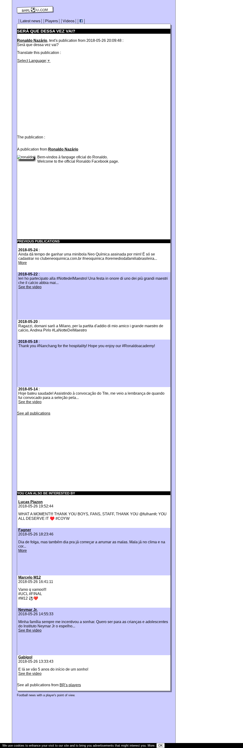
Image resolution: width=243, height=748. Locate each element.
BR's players (70, 685)
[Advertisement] (57, 96)
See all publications (33, 413)
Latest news (30, 21)
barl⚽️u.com (35, 10)
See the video (30, 287)
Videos (69, 21)
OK (160, 745)
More (22, 263)
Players (51, 21)
